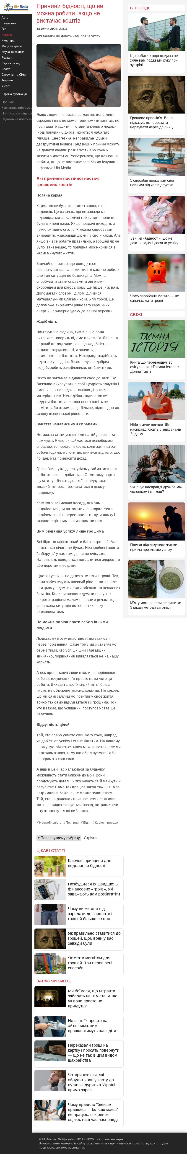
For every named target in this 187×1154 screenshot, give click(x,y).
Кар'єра (7, 34)
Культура (8, 40)
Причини (72, 822)
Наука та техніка (13, 52)
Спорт (6, 69)
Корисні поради (106, 822)
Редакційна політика (17, 119)
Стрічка (90, 838)
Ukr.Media (62, 168)
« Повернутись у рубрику (59, 838)
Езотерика (9, 23)
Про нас (8, 102)
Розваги (7, 57)
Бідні (86, 822)
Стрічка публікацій (14, 94)
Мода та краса (12, 46)
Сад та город (11, 63)
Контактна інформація (18, 107)
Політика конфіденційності (21, 113)
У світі (6, 86)
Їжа (4, 29)
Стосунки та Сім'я (14, 74)
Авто (5, 17)
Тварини (7, 80)
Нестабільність (50, 822)
